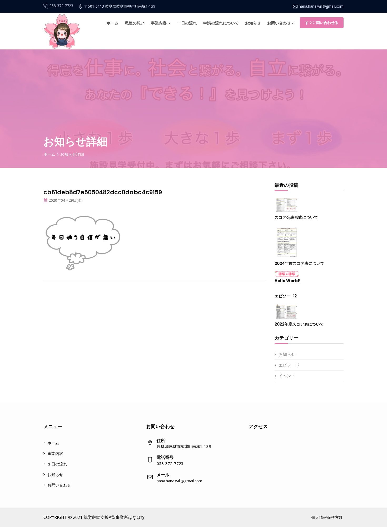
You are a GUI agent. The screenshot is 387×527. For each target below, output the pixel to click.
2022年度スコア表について (299, 324)
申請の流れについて (221, 23)
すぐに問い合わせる (321, 22)
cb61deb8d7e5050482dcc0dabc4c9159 (102, 192)
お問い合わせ (279, 23)
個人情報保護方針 (327, 517)
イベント (287, 376)
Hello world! (287, 280)
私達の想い (135, 23)
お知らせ (253, 23)
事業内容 (159, 23)
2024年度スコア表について (299, 263)
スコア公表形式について (296, 217)
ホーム (112, 23)
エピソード (289, 365)
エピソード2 (286, 296)
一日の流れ (187, 23)
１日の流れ (57, 464)
